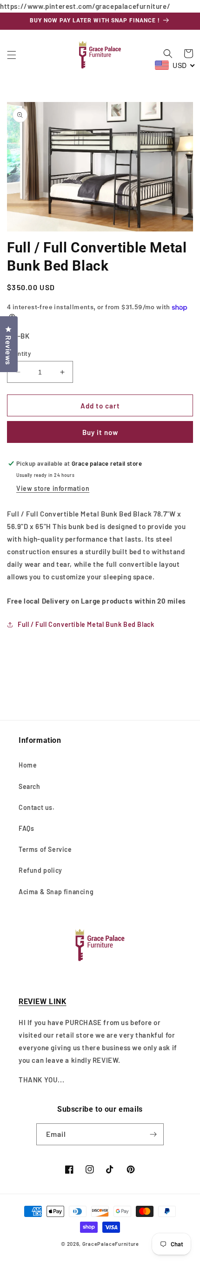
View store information (52, 488)
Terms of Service (45, 849)
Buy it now (100, 432)
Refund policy (40, 870)
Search (29, 786)
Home (28, 765)
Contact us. (37, 807)
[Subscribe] (153, 1134)
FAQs (26, 828)
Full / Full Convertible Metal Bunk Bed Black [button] (86, 624)
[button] (11, 55)
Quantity (19, 353)
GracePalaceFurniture (110, 1244)
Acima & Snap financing (56, 892)
